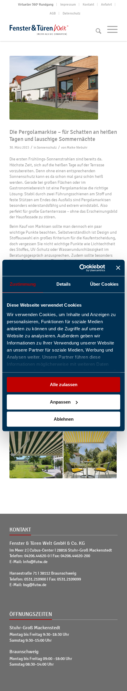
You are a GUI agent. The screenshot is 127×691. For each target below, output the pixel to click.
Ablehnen (64, 419)
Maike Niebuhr (77, 147)
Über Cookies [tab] (104, 284)
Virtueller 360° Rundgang (35, 4)
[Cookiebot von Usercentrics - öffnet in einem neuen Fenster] (80, 268)
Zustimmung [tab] (23, 284)
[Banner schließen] (118, 268)
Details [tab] (63, 284)
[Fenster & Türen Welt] (52, 29)
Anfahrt (106, 4)
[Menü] (109, 29)
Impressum (68, 4)
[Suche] (95, 29)
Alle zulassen (63, 384)
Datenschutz (71, 13)
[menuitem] (36, 4)
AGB (53, 13)
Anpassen (60, 401)
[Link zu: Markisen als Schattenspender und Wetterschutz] (90, 452)
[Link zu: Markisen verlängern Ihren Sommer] (36, 452)
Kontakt (88, 4)
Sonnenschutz (47, 147)
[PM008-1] (63, 88)
